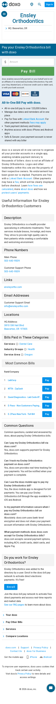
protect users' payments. (15, 192)
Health (31, 349)
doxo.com (11, 647)
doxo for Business (36, 651)
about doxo (27, 189)
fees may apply (38, 122)
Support (25, 647)
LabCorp (12, 380)
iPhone (33, 657)
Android (47, 657)
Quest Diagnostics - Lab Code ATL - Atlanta (24, 397)
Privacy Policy (41, 647)
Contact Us (16, 651)
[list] (28, 264)
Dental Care (25, 343)
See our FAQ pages (14, 604)
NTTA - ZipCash (15, 388)
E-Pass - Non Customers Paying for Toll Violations (24, 405)
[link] (28, 259)
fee (17, 182)
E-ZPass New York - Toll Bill (21, 414)
